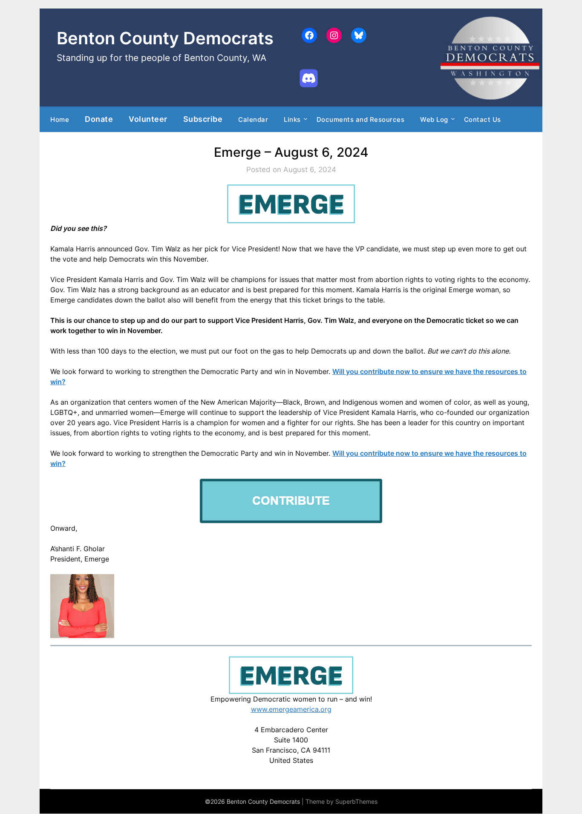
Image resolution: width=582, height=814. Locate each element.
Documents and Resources (361, 119)
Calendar (253, 119)
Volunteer (148, 119)
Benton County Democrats (165, 38)
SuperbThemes (356, 801)
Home (59, 119)
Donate (99, 119)
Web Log (434, 119)
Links (292, 119)
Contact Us (482, 119)
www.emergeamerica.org (291, 709)
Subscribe (203, 119)
